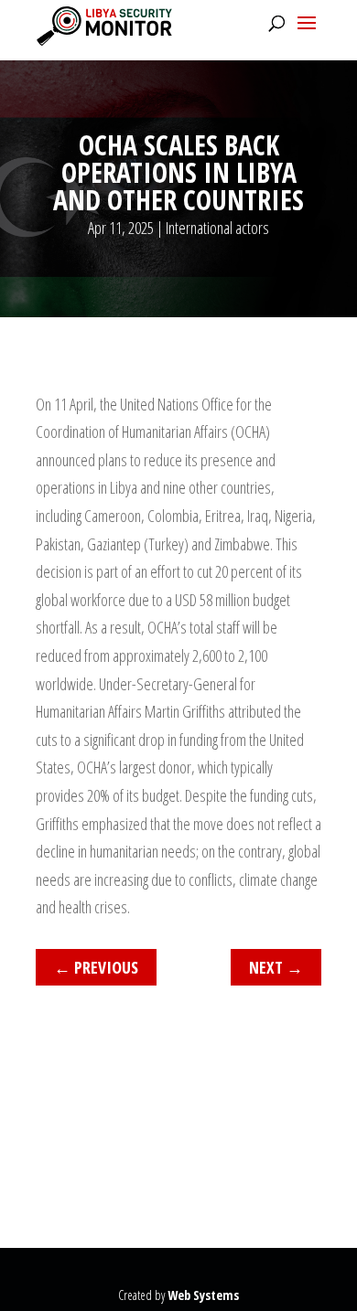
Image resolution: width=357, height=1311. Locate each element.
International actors (217, 228)
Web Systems (203, 1295)
